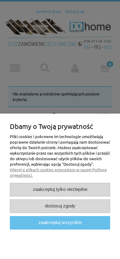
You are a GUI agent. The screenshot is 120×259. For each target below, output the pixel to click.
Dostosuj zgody (60, 205)
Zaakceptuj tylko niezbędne (60, 189)
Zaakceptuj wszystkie (60, 222)
